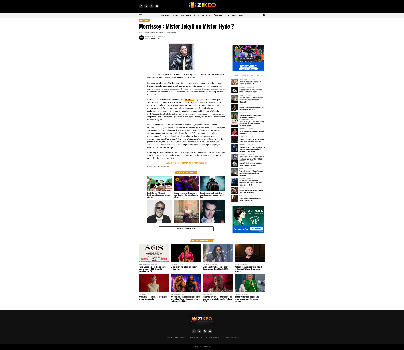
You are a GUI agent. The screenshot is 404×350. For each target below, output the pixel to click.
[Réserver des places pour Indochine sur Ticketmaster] (248, 57)
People (227, 15)
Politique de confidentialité (210, 337)
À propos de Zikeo (193, 337)
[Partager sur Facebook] (141, 75)
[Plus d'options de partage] (141, 95)
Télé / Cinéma (217, 15)
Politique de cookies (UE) (230, 337)
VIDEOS (241, 15)
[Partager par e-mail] (141, 90)
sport (234, 15)
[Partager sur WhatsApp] (141, 80)
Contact (182, 337)
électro (196, 15)
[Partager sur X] (141, 85)
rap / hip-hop (206, 15)
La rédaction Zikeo (154, 39)
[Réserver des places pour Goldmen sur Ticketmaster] (248, 219)
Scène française (186, 15)
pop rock (175, 15)
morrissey (165, 166)
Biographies (165, 15)
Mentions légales (172, 337)
